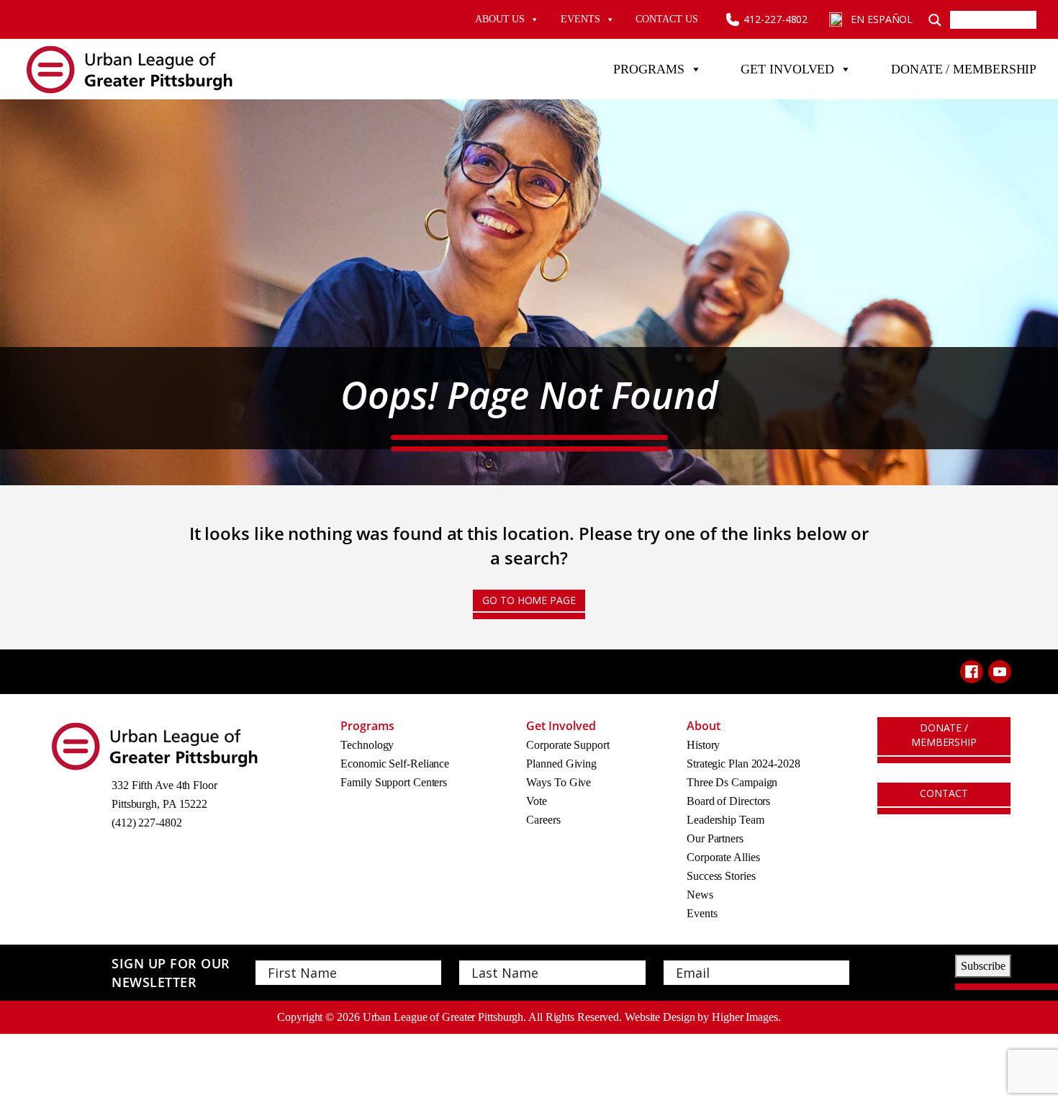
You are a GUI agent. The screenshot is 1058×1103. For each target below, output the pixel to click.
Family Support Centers (393, 782)
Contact (943, 793)
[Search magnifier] (935, 19)
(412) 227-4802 (147, 822)
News (700, 894)
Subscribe (983, 966)
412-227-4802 (775, 19)
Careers (543, 820)
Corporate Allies (723, 857)
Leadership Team (725, 820)
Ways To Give (558, 782)
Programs (648, 69)
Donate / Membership (963, 69)
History (703, 745)
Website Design (660, 1017)
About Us (500, 19)
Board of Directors (728, 801)
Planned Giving (561, 763)
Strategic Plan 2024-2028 (743, 763)
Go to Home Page (529, 600)
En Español (882, 19)
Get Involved (787, 69)
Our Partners (715, 838)
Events (580, 19)
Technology (367, 745)
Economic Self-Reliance (394, 763)
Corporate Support (567, 745)
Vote (536, 801)
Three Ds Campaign (732, 782)
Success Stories (721, 876)
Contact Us (666, 19)
